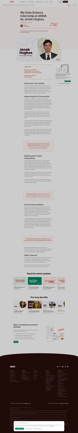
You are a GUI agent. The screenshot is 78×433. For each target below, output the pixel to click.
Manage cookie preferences (38, 428)
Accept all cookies (19, 428)
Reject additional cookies (28, 428)
